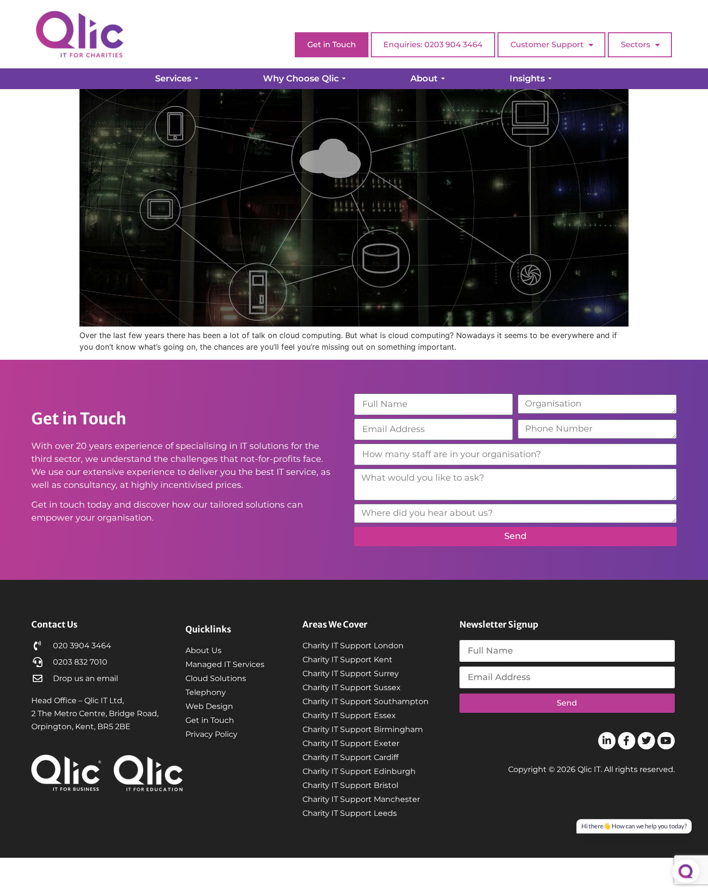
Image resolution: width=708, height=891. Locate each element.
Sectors (635, 44)
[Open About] (443, 78)
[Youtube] (666, 740)
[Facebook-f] (626, 740)
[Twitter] (646, 740)
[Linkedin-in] (607, 740)
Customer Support (547, 44)
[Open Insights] (550, 78)
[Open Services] (196, 78)
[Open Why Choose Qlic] (344, 78)
